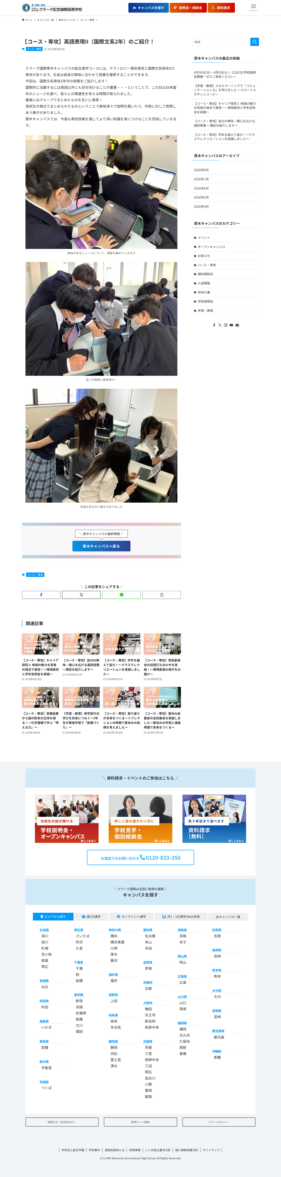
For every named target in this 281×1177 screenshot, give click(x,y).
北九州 (184, 1035)
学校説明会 (205, 301)
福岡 (182, 1029)
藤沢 (113, 960)
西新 (182, 1047)
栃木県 (44, 1061)
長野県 (113, 994)
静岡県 (113, 1041)
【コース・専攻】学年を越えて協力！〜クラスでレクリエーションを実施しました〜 (224, 136)
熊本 (217, 976)
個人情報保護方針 (186, 1150)
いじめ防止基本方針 (158, 1150)
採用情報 (134, 1150)
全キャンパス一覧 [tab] (228, 917)
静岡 (113, 1047)
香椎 (182, 1053)
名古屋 (150, 935)
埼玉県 (78, 929)
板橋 (79, 1019)
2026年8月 (201, 170)
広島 (182, 982)
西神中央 (152, 1059)
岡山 (182, 962)
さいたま (83, 935)
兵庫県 (147, 1041)
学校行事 (204, 292)
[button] (253, 7)
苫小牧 (46, 954)
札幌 (44, 948)
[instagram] (225, 325)
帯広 (44, 966)
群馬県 (44, 1041)
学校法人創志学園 (72, 1150)
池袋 (79, 1006)
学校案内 (94, 1150)
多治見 (115, 1027)
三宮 (148, 1053)
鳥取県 (182, 929)
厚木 (113, 954)
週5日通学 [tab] (93, 916)
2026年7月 (201, 179)
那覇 (217, 1057)
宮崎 (217, 1016)
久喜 (79, 948)
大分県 (216, 990)
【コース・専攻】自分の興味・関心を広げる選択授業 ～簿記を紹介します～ (224, 123)
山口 (182, 1002)
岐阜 (113, 1021)
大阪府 (147, 1002)
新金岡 (150, 1021)
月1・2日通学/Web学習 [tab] (183, 916)
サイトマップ (211, 1150)
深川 (44, 935)
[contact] (237, 325)
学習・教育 (205, 310)
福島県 (44, 1021)
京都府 (147, 982)
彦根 (148, 968)
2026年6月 (201, 188)
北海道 (44, 929)
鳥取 (182, 935)
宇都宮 (46, 1067)
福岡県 (182, 1023)
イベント (204, 237)
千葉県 (78, 962)
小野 (148, 1084)
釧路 (44, 960)
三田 (148, 1065)
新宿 (79, 1000)
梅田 (148, 1008)
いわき (46, 1027)
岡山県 (182, 956)
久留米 (184, 1041)
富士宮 (115, 1059)
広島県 (182, 976)
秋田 (44, 1006)
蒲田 (79, 1031)
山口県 (182, 996)
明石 (148, 1071)
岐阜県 (113, 1015)
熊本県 (216, 970)
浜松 (113, 1053)
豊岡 (148, 1090)
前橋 (44, 1047)
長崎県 (216, 950)
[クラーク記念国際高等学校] (52, 8)
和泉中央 (152, 1027)
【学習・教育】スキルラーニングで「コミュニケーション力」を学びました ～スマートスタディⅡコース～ (225, 89)
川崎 (113, 948)
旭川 (44, 942)
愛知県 (147, 929)
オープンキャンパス (211, 247)
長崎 (217, 956)
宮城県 (44, 980)
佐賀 (217, 935)
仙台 (44, 986)
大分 (217, 996)
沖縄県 (216, 1051)
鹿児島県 (218, 1030)
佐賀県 (216, 929)
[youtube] (231, 325)
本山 (148, 942)
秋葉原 (81, 1013)
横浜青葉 (117, 942)
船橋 (79, 980)
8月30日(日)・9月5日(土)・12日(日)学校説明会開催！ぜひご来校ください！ (225, 74)
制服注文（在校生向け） (62, 1122)
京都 (148, 988)
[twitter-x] (220, 325)
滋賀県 (147, 962)
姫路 (148, 1096)
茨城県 (44, 1082)
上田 (113, 1000)
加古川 (150, 1078)
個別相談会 (205, 274)
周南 (182, 1008)
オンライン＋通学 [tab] (133, 916)
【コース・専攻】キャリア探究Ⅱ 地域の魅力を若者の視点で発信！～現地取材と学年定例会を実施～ (225, 107)
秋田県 (44, 1000)
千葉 (79, 968)
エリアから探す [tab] (55, 916)
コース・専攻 (34, 49)
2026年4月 (201, 206)
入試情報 (204, 283)
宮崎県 (216, 1010)
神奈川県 (115, 929)
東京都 (78, 994)
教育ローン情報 (140, 1122)
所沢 (79, 942)
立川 (79, 1025)
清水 (113, 1065)
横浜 (113, 935)
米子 (182, 942)
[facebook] (214, 325)
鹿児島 (219, 1037)
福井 (113, 980)
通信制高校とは (115, 1150)
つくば (46, 1087)
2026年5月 (201, 197)
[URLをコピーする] (161, 595)
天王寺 (150, 1014)
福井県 (113, 974)
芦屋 (148, 1047)
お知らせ (204, 255)
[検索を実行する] (254, 42)
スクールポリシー (218, 1122)
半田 (148, 948)
